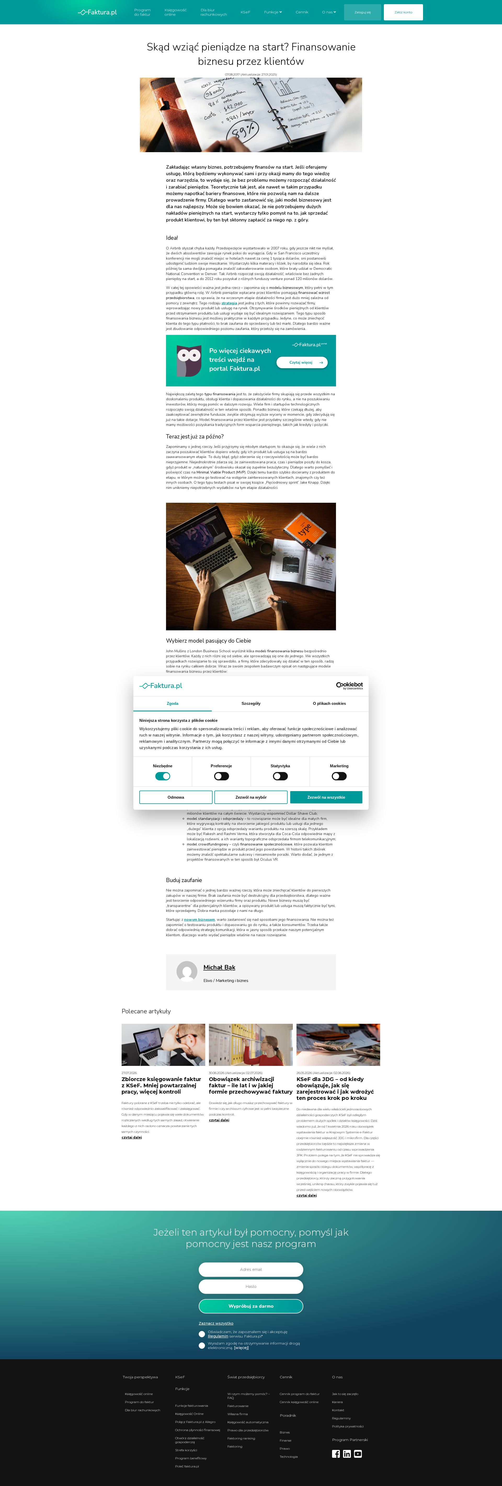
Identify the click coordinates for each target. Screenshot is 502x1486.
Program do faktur (142, 12)
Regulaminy (341, 1418)
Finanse (285, 1440)
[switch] (221, 776)
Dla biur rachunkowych (214, 12)
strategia (229, 303)
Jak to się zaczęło (345, 1394)
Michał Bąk (219, 967)
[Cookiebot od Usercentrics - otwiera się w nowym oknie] (340, 686)
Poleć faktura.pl (187, 1466)
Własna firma (237, 1414)
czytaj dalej (132, 1137)
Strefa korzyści (186, 1450)
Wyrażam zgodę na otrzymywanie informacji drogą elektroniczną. (254, 1345)
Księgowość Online (189, 1414)
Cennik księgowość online (299, 1402)
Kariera (337, 1402)
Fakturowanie (237, 1406)
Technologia (289, 1457)
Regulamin (218, 1336)
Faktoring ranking (241, 1438)
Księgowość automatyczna (248, 1422)
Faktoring (234, 1446)
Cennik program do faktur (300, 1394)
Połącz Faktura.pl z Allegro (195, 1422)
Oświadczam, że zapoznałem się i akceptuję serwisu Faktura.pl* (247, 1334)
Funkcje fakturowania (191, 1406)
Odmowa (176, 797)
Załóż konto (403, 12)
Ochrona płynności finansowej (197, 1430)
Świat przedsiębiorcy (246, 1377)
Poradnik (288, 1415)
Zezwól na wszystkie (326, 797)
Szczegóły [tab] (251, 703)
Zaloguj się (363, 12)
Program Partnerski (350, 1439)
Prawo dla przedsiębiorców (248, 1430)
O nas (327, 12)
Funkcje (271, 12)
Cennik (302, 12)
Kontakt (338, 1410)
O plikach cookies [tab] (329, 703)
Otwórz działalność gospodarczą (189, 1440)
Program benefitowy (191, 1458)
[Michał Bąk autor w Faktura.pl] (186, 981)
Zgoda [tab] (173, 703)
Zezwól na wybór (251, 797)
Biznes (285, 1432)
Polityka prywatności (348, 1426)
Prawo (285, 1448)
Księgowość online (175, 12)
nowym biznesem (199, 919)
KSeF (245, 12)
